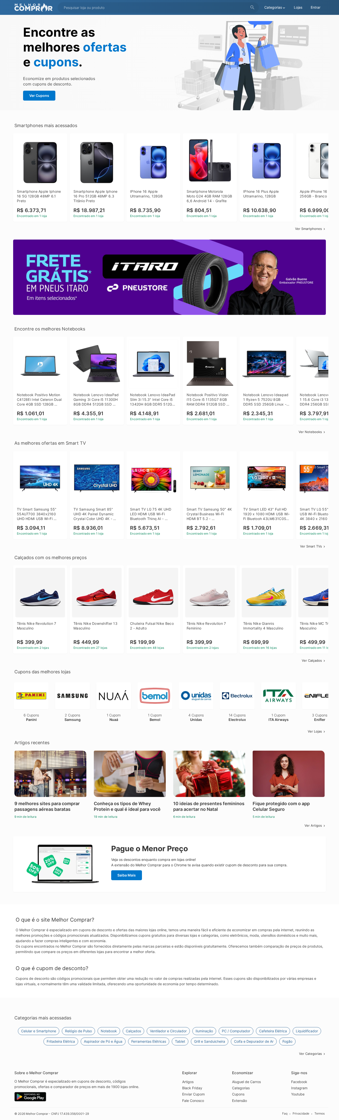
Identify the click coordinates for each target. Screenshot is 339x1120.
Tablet (180, 1041)
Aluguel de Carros (246, 1082)
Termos (319, 1113)
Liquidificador (307, 1031)
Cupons (238, 1094)
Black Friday (192, 1088)
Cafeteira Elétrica (273, 1031)
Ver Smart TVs (311, 546)
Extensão (239, 1100)
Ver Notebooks (310, 432)
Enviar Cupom (193, 1094)
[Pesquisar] (252, 7)
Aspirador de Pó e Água (103, 1041)
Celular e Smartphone (38, 1031)
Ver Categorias (310, 1054)
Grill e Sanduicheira (209, 1041)
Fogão (287, 1041)
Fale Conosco (193, 1100)
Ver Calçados (312, 660)
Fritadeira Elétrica (61, 1041)
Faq (284, 1113)
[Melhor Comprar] (34, 7)
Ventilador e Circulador (168, 1031)
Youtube (298, 1094)
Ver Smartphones (308, 229)
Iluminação (204, 1031)
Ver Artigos (313, 825)
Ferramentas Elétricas (148, 1041)
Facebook (299, 1082)
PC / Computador (236, 1031)
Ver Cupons (39, 95)
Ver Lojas (315, 731)
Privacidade (301, 1113)
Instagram (299, 1088)
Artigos (188, 1082)
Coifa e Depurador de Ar (253, 1041)
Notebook (109, 1031)
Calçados (133, 1031)
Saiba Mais (126, 875)
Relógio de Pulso (78, 1031)
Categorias (241, 1088)
